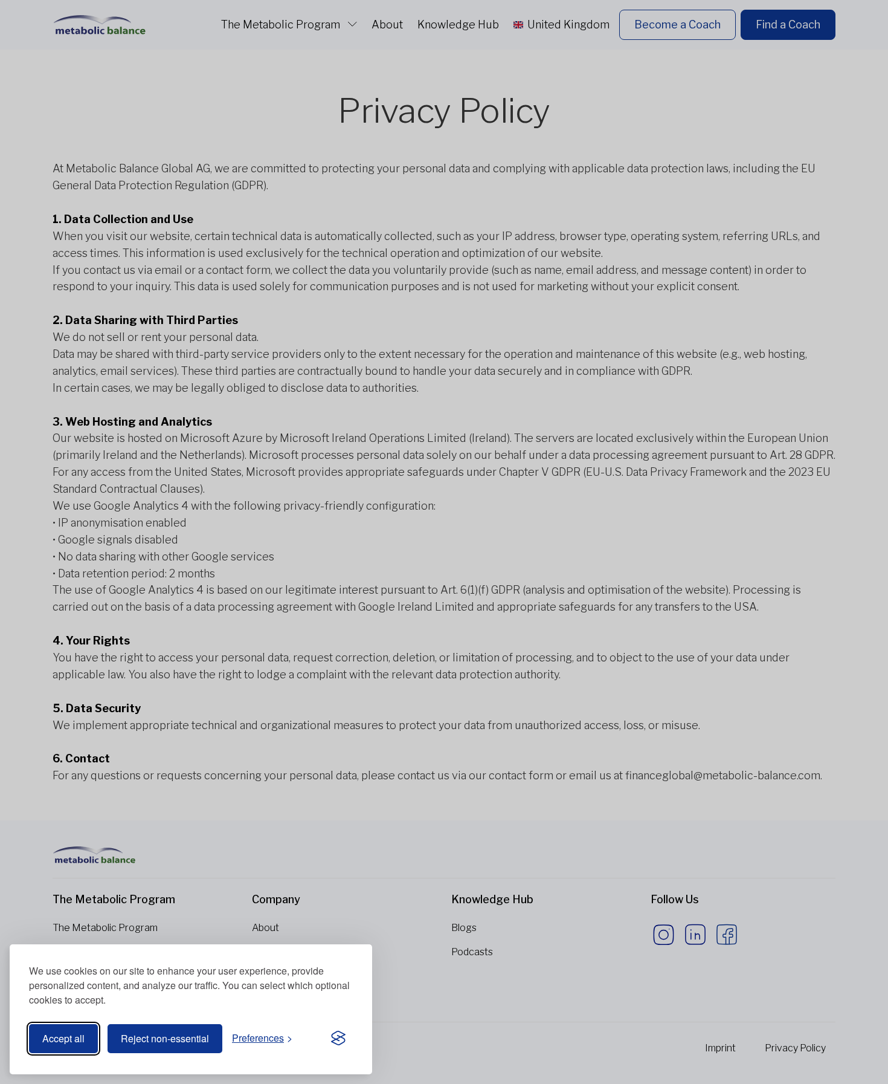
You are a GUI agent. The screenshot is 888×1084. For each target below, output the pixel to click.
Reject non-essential (165, 1038)
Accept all (63, 1038)
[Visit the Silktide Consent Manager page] (338, 1038)
